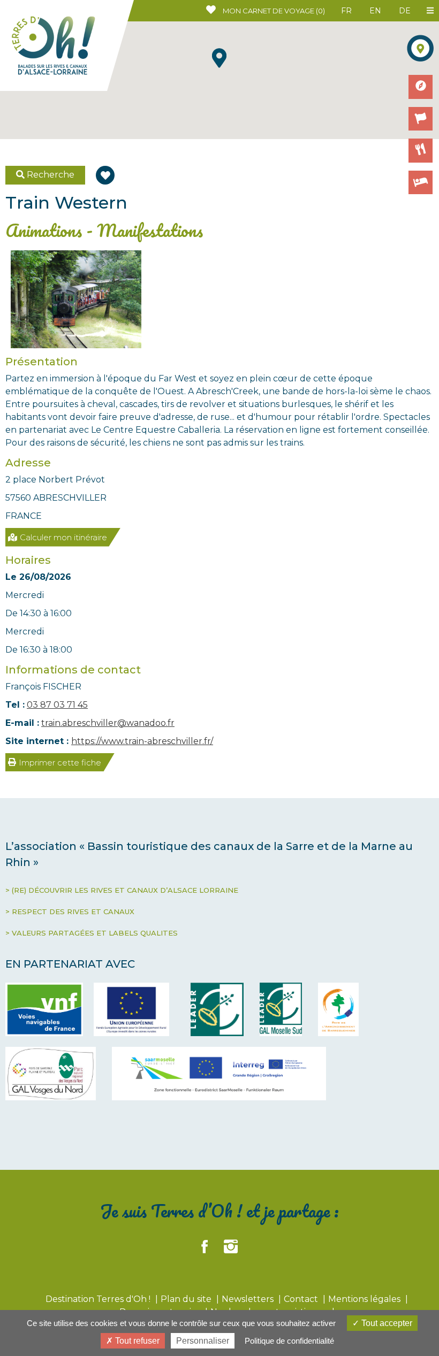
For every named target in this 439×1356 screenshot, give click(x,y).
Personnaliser (202, 1340)
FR (346, 11)
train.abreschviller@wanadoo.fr (108, 723)
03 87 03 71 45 (57, 705)
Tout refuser (136, 1340)
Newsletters (249, 1299)
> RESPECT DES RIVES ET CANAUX (69, 911)
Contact (302, 1299)
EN (375, 11)
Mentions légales (365, 1299)
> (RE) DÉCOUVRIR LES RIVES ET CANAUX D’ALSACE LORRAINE (121, 890)
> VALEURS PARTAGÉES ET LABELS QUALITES (91, 933)
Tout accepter (385, 1323)
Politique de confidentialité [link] (289, 1340)
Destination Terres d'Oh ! (99, 1299)
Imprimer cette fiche (60, 762)
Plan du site (187, 1299)
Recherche (49, 175)
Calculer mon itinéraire (63, 537)
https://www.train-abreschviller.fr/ (142, 741)
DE (405, 11)
